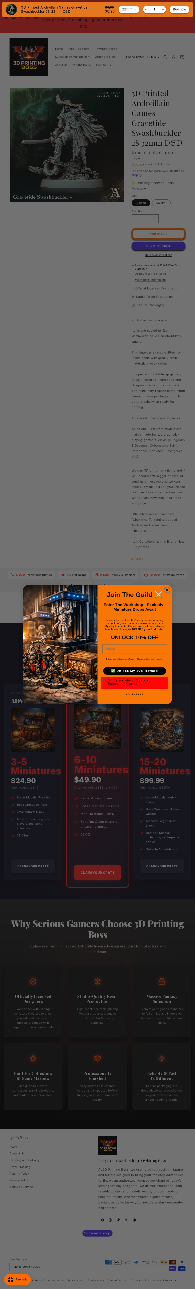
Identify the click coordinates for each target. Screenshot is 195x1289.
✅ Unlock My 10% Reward (134, 670)
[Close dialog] (167, 590)
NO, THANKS (135, 694)
